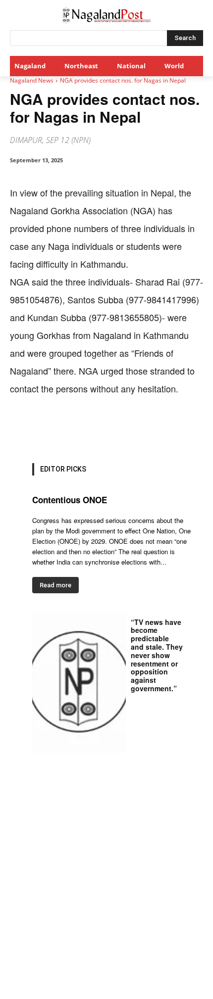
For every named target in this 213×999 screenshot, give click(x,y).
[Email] (142, 428)
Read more (55, 585)
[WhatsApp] (96, 428)
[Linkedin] (119, 428)
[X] (74, 428)
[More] (188, 428)
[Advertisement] (106, 887)
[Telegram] (165, 428)
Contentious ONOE (69, 500)
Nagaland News (31, 80)
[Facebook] (51, 428)
